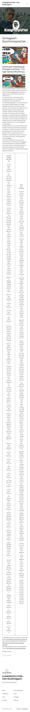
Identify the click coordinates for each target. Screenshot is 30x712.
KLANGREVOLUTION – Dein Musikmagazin (10, 3)
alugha (23, 142)
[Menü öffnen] (27, 4)
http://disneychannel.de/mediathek (15, 648)
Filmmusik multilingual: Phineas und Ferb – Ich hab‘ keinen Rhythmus (13, 69)
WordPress (25, 709)
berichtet (15, 92)
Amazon (9, 138)
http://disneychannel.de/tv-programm (16, 639)
